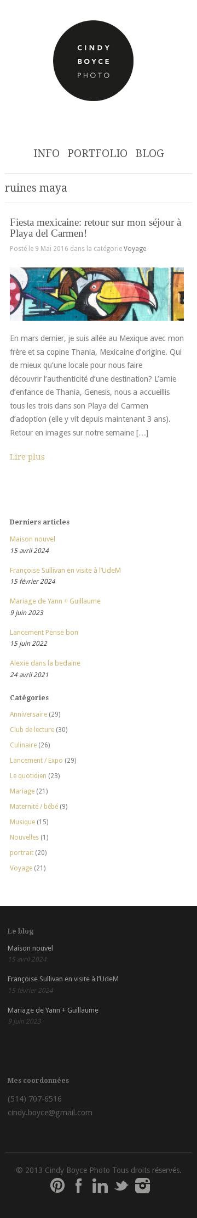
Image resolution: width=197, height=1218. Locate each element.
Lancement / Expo (36, 760)
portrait (21, 853)
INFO (46, 153)
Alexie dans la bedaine (45, 663)
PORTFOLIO (97, 153)
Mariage (22, 791)
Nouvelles (24, 837)
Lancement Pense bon (44, 632)
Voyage (135, 249)
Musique (22, 822)
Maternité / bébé (34, 807)
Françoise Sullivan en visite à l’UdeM (65, 570)
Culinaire (23, 745)
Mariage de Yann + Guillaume (55, 601)
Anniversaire (28, 714)
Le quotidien (28, 776)
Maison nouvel (32, 539)
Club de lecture (32, 730)
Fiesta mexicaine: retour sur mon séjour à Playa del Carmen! (95, 227)
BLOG (149, 153)
